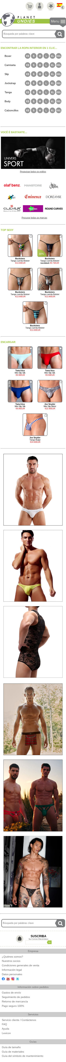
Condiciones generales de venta (20, 965)
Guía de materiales (13, 1051)
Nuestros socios (11, 960)
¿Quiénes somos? (12, 956)
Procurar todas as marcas (34, 217)
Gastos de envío (11, 992)
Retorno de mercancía (15, 1001)
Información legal (12, 969)
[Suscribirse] (49, 942)
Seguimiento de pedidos (16, 997)
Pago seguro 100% (13, 1005)
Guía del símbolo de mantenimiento (22, 1055)
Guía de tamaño (11, 1047)
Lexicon (6, 1033)
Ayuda (5, 1028)
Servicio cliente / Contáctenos (19, 1019)
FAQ (4, 1024)
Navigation (58, 22)
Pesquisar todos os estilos (33, 171)
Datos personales (12, 974)
